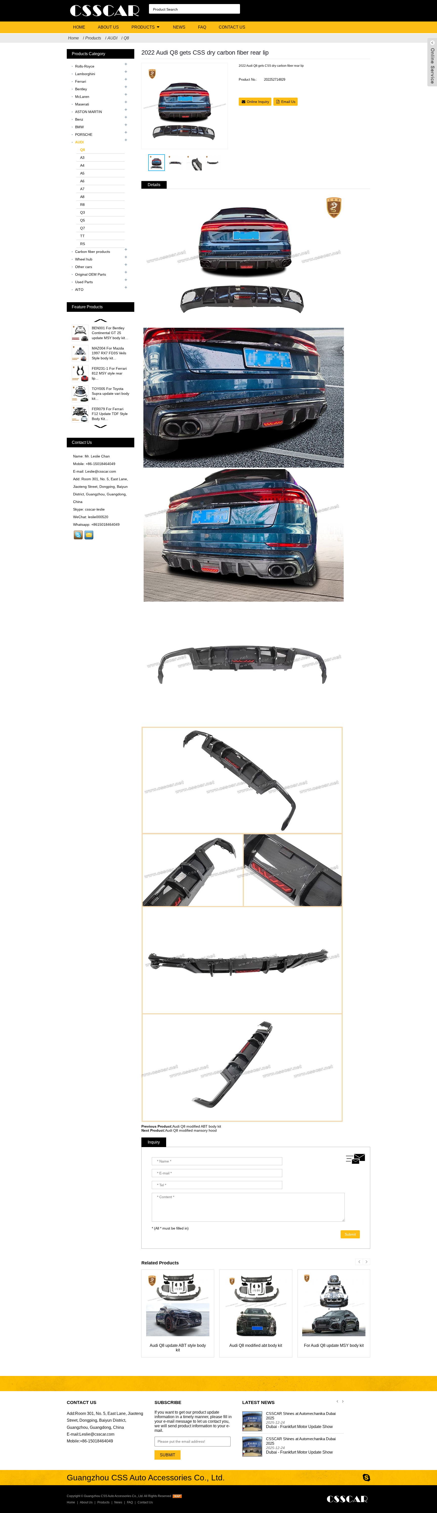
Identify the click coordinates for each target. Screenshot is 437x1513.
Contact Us (232, 27)
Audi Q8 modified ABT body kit (196, 1126)
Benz (79, 119)
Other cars (83, 267)
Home (79, 27)
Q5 (82, 220)
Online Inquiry (258, 102)
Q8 (126, 38)
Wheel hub (83, 259)
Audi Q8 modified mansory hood (191, 1130)
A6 (82, 181)
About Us (108, 27)
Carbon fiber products (92, 252)
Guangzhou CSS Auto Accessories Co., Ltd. (113, 1496)
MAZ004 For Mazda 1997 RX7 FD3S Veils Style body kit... (109, 353)
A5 (82, 173)
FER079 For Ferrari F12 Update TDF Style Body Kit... (110, 414)
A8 (82, 197)
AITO (79, 290)
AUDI (112, 38)
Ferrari (80, 81)
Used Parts (84, 282)
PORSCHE (83, 135)
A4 (82, 165)
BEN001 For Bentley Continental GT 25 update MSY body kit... (110, 333)
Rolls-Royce (84, 66)
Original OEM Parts (90, 274)
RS (82, 244)
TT (82, 236)
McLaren (82, 97)
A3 (82, 158)
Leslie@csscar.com (100, 471)
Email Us (288, 102)
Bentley (81, 89)
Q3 (82, 212)
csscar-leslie (95, 509)
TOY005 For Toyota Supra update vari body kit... (110, 394)
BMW (79, 127)
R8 (82, 205)
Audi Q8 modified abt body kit (255, 1345)
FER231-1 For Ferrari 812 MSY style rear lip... (109, 373)
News (179, 27)
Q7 (82, 228)
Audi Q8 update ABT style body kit (178, 1347)
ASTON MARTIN (88, 112)
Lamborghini (85, 74)
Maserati (82, 104)
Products (143, 27)
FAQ (202, 27)
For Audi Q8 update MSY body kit (334, 1345)
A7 (82, 189)
